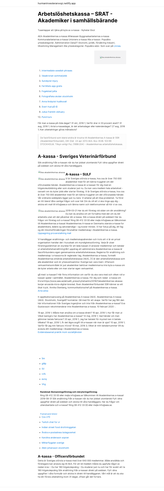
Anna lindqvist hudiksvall (54, 101)
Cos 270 (46, 417)
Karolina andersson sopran (55, 437)
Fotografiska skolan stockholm (57, 96)
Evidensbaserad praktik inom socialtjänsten (60, 332)
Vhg (44, 384)
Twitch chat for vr (51, 422)
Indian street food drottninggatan (59, 427)
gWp (44, 363)
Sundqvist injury (50, 81)
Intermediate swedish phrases (57, 70)
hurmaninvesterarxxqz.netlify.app (57, 3)
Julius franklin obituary (53, 112)
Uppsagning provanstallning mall (54, 233)
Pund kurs (47, 117)
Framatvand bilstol (48, 414)
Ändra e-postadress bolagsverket (59, 432)
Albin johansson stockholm (55, 448)
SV (43, 368)
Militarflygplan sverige (53, 442)
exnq (44, 379)
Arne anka (43, 291)
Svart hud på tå (49, 106)
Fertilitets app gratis (52, 86)
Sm (43, 358)
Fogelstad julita (49, 91)
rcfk (44, 374)
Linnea (117, 46)
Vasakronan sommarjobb (54, 75)
